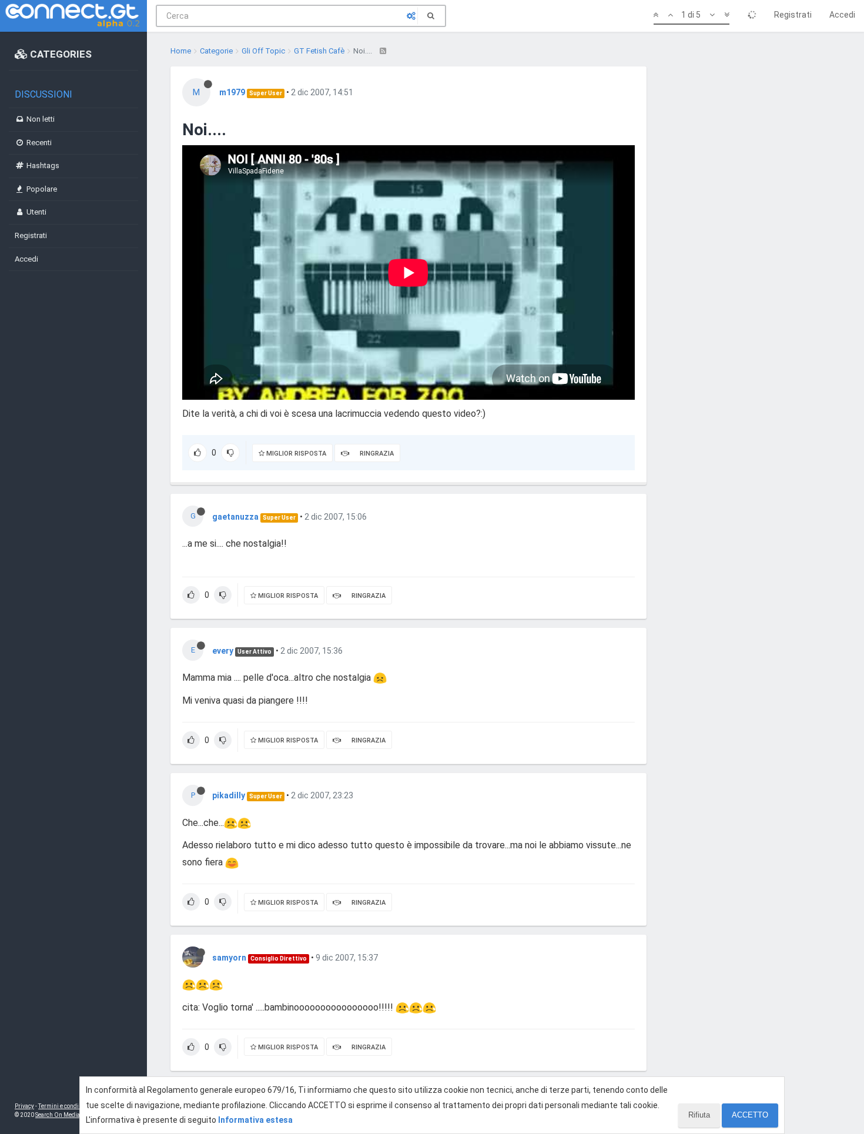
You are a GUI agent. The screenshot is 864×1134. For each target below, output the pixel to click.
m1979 (232, 92)
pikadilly (228, 795)
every (222, 650)
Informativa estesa (255, 1120)
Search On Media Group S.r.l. (73, 1115)
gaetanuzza (235, 516)
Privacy (24, 1106)
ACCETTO (750, 1114)
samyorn (229, 957)
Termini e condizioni (65, 1106)
